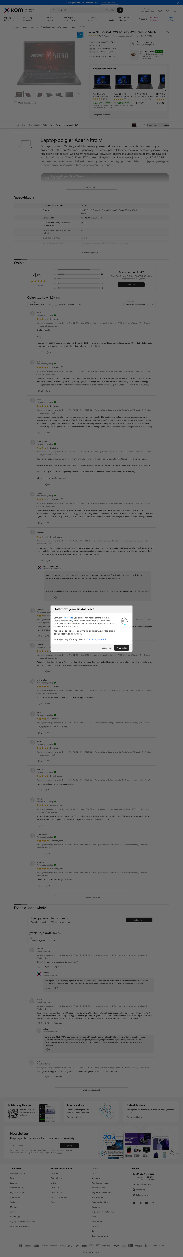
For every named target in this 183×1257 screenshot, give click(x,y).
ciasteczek (69, 617)
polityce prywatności (96, 639)
